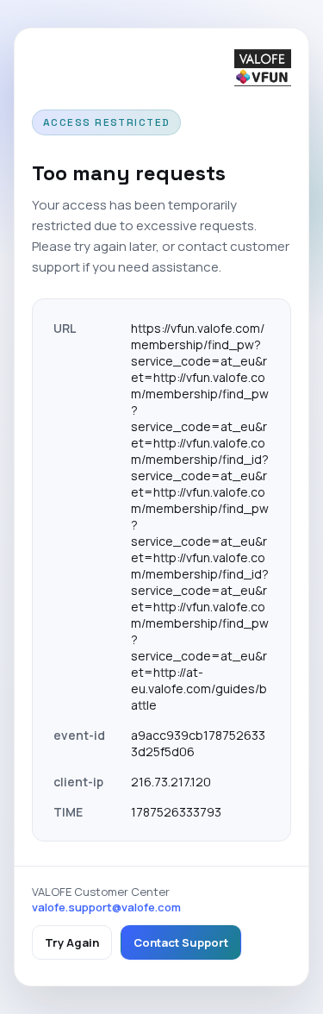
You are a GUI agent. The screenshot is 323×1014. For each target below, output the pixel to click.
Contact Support (181, 942)
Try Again (72, 942)
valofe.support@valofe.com (106, 907)
